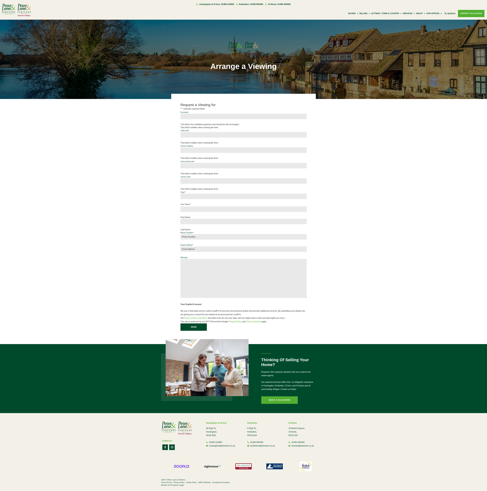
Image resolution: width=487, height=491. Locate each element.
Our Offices (432, 13)
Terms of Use (166, 482)
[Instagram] (172, 447)
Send (194, 327)
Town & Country (390, 13)
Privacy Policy (235, 321)
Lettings (375, 13)
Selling (363, 13)
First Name (185, 217)
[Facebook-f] (165, 447)
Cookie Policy (191, 482)
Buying (352, 13)
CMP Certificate (204, 482)
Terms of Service (253, 321)
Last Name (185, 230)
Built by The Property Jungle (172, 485)
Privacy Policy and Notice (195, 318)
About (419, 13)
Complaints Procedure (221, 482)
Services (407, 13)
